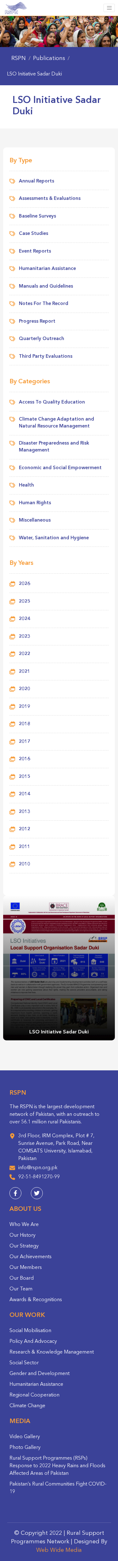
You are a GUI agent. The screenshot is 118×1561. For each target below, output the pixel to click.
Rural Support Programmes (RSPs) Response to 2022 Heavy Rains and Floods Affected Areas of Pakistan (57, 1466)
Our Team (20, 1289)
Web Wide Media (59, 1550)
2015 (24, 777)
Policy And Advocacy (33, 1341)
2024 (24, 619)
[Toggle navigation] (109, 8)
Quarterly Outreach (41, 339)
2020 (24, 689)
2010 (24, 864)
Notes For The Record (43, 304)
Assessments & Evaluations (50, 198)
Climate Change (27, 1405)
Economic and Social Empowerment (60, 468)
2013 (24, 812)
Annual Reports (36, 181)
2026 (24, 584)
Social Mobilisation (30, 1330)
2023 (24, 636)
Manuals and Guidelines (46, 286)
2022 (24, 654)
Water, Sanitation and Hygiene (54, 538)
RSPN (18, 58)
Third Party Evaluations (45, 356)
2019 (24, 706)
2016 (24, 759)
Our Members (25, 1267)
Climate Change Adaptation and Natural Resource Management (56, 423)
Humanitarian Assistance (47, 268)
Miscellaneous (35, 520)
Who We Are (24, 1224)
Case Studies (33, 233)
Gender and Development (39, 1373)
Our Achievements (30, 1256)
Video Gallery (24, 1436)
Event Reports (35, 251)
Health (26, 485)
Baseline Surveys (37, 216)
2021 (24, 671)
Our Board (21, 1278)
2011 (24, 847)
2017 (24, 741)
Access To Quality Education (52, 402)
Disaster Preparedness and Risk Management (54, 447)
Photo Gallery (25, 1447)
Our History (22, 1235)
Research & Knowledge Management (51, 1352)
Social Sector (24, 1363)
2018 (24, 724)
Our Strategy (24, 1246)
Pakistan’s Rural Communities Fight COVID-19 (57, 1488)
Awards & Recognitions (35, 1299)
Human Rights (35, 503)
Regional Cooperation (34, 1395)
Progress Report (37, 321)
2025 (24, 601)
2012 (24, 829)
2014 (24, 794)
